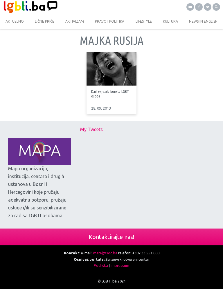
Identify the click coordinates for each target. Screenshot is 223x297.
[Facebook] (199, 7)
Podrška (101, 265)
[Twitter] (207, 7)
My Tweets (91, 129)
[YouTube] (190, 7)
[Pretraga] (216, 7)
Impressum (120, 265)
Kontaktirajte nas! (111, 236)
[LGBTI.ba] (56, 7)
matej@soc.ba (105, 253)
